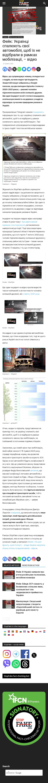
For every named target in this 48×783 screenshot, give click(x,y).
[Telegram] (29, 69)
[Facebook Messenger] (24, 69)
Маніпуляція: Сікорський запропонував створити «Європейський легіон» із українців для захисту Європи (29, 607)
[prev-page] (4, 619)
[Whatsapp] (19, 69)
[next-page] (7, 619)
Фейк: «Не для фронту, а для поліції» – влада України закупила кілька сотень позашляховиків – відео (23, 545)
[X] (14, 69)
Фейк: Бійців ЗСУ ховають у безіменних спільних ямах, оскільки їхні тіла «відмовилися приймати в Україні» (30, 589)
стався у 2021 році (31, 294)
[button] (4, 3)
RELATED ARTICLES (11, 565)
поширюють (38, 112)
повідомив (15, 512)
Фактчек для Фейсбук (16, 37)
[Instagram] (34, 69)
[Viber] (10, 69)
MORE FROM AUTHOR (30, 565)
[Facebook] (5, 69)
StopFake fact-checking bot (16, 676)
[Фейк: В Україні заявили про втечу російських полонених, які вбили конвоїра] (8, 574)
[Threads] (38, 69)
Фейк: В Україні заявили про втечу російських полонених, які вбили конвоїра (31, 575)
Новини (5, 37)
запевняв (34, 470)
